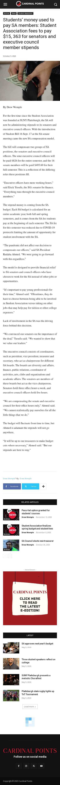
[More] (43, 486)
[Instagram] (26, 766)
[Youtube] (41, 766)
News (14, 13)
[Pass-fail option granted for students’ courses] (11, 514)
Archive (6, 13)
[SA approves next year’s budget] (11, 648)
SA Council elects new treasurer (38, 541)
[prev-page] (5, 556)
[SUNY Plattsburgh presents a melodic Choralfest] (11, 679)
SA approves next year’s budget (38, 643)
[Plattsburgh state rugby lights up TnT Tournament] (11, 695)
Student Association (25, 13)
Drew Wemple (9, 478)
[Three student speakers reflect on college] (11, 663)
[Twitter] (34, 766)
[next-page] (10, 556)
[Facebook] (19, 766)
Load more (29, 706)
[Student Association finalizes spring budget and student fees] (11, 530)
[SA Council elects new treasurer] (11, 545)
